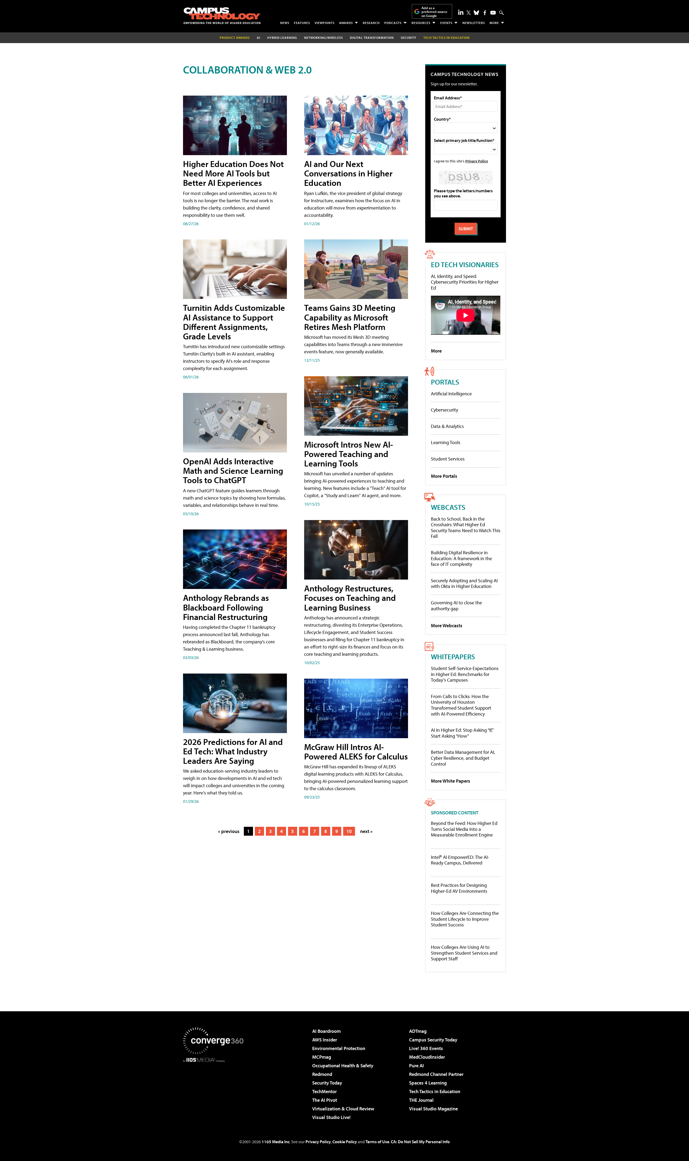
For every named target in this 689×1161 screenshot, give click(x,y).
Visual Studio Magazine (433, 1109)
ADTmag (418, 1031)
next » (366, 831)
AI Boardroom (326, 1031)
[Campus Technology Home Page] (222, 15)
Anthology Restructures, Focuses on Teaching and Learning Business (350, 597)
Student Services (448, 459)
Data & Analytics (447, 426)
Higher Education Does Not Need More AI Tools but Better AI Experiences (233, 173)
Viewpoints (325, 23)
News (284, 23)
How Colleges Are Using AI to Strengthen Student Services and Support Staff (464, 953)
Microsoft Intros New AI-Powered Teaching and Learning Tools (348, 454)
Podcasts (393, 23)
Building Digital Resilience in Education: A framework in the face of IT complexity (461, 558)
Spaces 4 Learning (428, 1083)
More (494, 23)
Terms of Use (377, 1141)
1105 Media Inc (276, 1141)
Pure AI (416, 1065)
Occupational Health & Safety (342, 1065)
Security (408, 38)
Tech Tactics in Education (434, 1091)
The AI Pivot (324, 1100)
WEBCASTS (448, 507)
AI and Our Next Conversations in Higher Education (348, 173)
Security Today (327, 1083)
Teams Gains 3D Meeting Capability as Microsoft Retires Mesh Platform (349, 317)
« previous (229, 831)
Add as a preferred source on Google (434, 12)
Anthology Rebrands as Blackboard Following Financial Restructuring (226, 607)
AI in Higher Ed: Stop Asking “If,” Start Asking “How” (462, 733)
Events (446, 23)
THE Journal (421, 1100)
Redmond (322, 1074)
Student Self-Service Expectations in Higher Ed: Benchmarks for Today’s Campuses (464, 674)
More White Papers (450, 781)
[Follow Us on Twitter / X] (468, 13)
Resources (421, 23)
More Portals (444, 476)
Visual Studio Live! (331, 1117)
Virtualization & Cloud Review (343, 1109)
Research (371, 23)
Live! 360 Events (426, 1048)
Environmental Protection (338, 1048)
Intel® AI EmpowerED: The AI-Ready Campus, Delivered (460, 860)
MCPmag (321, 1057)
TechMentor (324, 1091)
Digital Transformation (372, 38)
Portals (445, 381)
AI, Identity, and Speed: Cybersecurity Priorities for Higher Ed (464, 282)
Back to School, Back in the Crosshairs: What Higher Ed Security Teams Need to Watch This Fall (465, 527)
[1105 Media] (215, 1089)
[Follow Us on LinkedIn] (460, 12)
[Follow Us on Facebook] (484, 12)
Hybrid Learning (282, 38)
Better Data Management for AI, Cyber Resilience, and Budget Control (463, 758)
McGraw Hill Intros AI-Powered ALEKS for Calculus (356, 751)
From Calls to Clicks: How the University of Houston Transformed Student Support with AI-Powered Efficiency (461, 705)
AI (258, 38)
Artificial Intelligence (451, 394)
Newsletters (473, 23)
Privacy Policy (476, 160)
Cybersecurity (444, 410)
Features (302, 23)
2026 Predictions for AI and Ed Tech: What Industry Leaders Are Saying (233, 751)
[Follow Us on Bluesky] (476, 12)
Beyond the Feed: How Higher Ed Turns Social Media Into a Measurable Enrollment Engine (464, 829)
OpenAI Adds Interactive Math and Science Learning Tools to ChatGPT (233, 470)
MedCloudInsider (427, 1057)
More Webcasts (446, 625)
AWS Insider (324, 1040)
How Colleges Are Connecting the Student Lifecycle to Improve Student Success (465, 919)
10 (349, 831)
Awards (346, 23)
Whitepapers (453, 656)
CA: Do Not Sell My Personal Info (420, 1141)
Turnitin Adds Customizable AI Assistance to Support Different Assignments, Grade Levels (234, 321)
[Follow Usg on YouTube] (493, 12)
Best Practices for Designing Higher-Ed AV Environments (459, 888)
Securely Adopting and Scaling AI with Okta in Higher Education (464, 583)
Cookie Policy (344, 1141)
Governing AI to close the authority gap (456, 605)
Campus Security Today (433, 1040)
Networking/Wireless (323, 38)
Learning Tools (445, 442)
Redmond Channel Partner (436, 1074)
